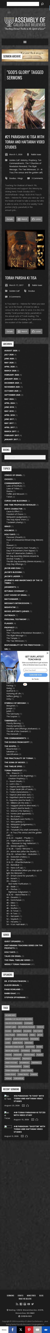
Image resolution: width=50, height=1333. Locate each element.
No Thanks (35, 679)
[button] (34, 658)
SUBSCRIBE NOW (35, 675)
